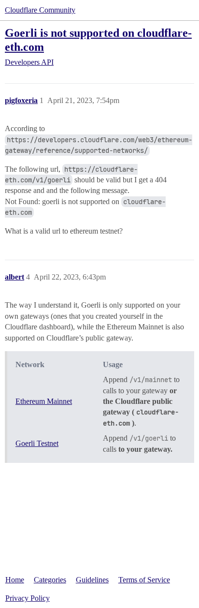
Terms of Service (144, 580)
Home (14, 580)
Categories (50, 580)
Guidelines (92, 580)
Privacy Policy (27, 598)
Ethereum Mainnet (43, 401)
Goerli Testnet (36, 443)
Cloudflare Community (40, 10)
